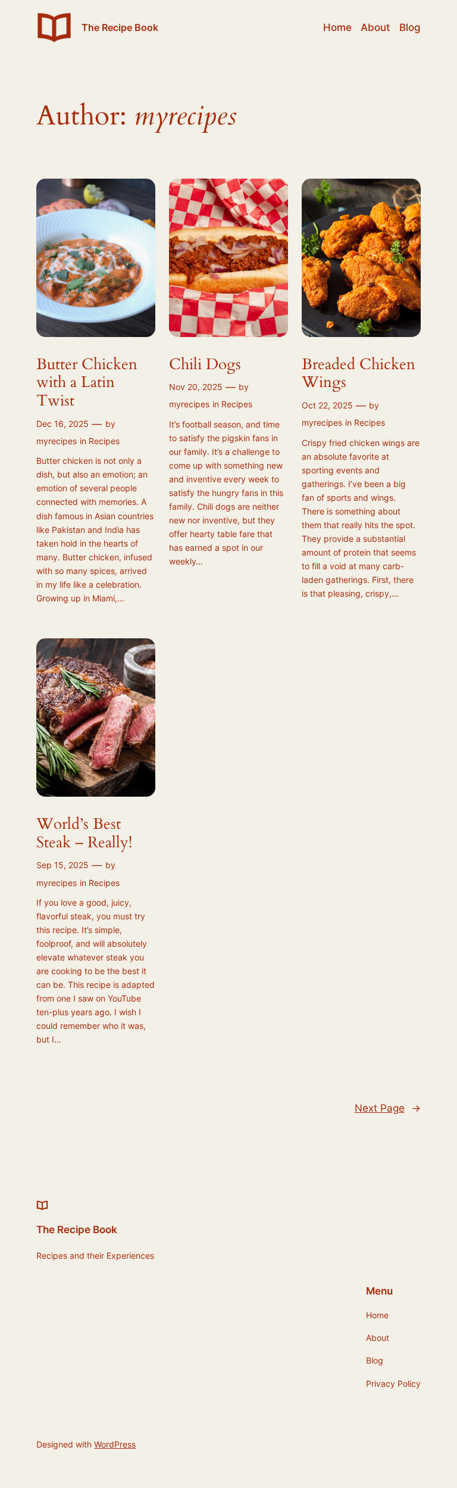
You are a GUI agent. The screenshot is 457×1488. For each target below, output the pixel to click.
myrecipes (56, 441)
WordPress (115, 1444)
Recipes (104, 441)
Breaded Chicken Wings (358, 373)
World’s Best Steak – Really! (84, 833)
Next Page (388, 1108)
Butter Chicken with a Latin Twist (86, 382)
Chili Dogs (205, 364)
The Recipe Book (120, 27)
